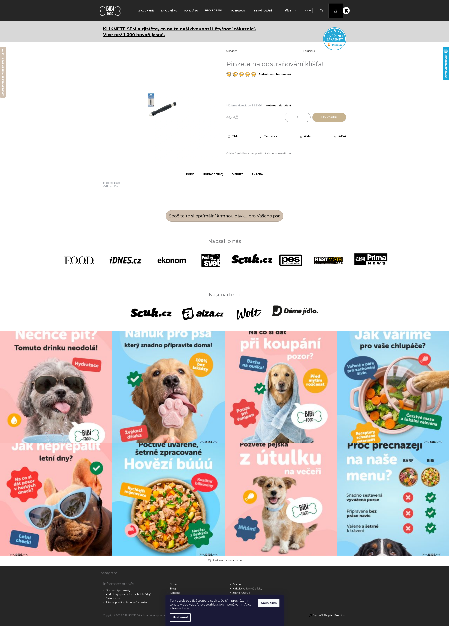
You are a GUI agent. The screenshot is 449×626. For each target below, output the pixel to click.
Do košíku (329, 117)
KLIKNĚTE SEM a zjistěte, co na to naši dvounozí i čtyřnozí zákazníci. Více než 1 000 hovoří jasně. (179, 31)
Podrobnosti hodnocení (275, 74)
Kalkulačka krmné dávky (247, 588)
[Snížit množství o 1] (289, 117)
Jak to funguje (241, 592)
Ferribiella (309, 51)
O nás (173, 584)
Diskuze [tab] (237, 174)
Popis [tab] (190, 174)
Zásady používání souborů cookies (126, 602)
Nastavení (180, 617)
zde (186, 608)
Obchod (237, 584)
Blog (173, 588)
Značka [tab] (257, 174)
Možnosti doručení (278, 105)
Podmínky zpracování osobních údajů (128, 594)
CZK (306, 10)
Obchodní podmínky (118, 590)
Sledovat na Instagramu (227, 560)
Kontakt (175, 592)
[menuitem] (146, 11)
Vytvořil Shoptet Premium (330, 615)
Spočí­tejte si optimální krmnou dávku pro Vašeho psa (225, 215)
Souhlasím (269, 603)
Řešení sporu (114, 598)
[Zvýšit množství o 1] (306, 117)
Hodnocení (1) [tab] (213, 174)
